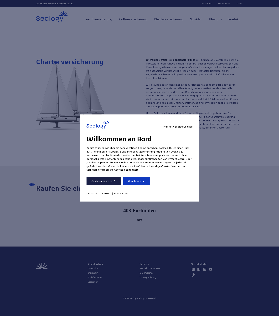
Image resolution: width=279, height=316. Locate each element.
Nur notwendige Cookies (178, 126)
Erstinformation (121, 194)
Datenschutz (105, 194)
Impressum (92, 194)
